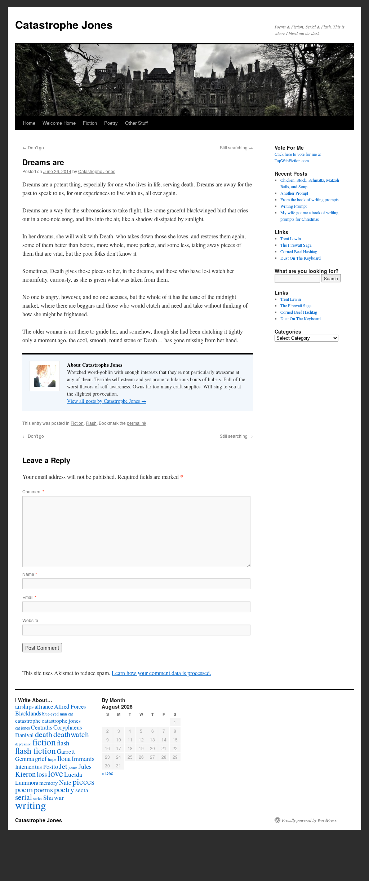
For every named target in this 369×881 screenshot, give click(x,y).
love (55, 773)
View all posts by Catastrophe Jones (106, 400)
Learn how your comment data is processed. (161, 673)
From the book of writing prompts (309, 199)
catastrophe (28, 720)
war (59, 797)
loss (42, 774)
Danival (24, 735)
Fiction (90, 122)
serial (23, 797)
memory (48, 782)
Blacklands (28, 713)
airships (24, 706)
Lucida (73, 774)
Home (29, 122)
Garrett (66, 751)
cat (70, 714)
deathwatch (71, 734)
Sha (48, 797)
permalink (136, 423)
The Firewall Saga (295, 245)
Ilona (64, 758)
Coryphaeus (67, 727)
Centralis (41, 727)
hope (52, 759)
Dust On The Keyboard (300, 258)
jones (72, 767)
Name (29, 574)
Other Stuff (136, 122)
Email (29, 597)
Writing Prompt (293, 206)
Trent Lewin (290, 238)
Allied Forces (70, 706)
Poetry (111, 122)
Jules (85, 766)
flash (63, 742)
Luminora (26, 783)
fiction (44, 742)
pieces (83, 781)
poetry (64, 789)
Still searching (236, 147)
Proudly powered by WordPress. (310, 820)
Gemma (24, 758)
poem (24, 789)
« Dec (107, 773)
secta (81, 790)
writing (30, 805)
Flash (91, 423)
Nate (65, 782)
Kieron (25, 774)
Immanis (83, 758)
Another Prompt (294, 193)
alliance (44, 706)
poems (43, 789)
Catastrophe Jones (64, 24)
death (43, 734)
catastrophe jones (61, 720)
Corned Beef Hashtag (298, 251)
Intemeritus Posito (36, 767)
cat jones (22, 728)
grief (41, 758)
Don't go (33, 147)
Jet (63, 766)
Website (30, 620)
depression (23, 743)
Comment (33, 491)
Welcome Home (59, 122)
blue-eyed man (54, 714)
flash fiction (35, 750)
